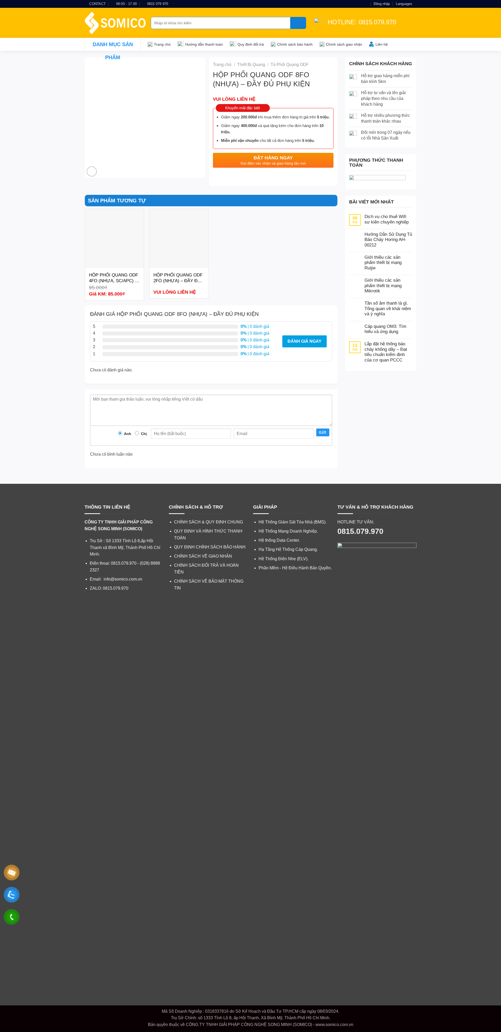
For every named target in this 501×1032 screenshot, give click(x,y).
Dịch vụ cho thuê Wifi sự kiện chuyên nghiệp (387, 219)
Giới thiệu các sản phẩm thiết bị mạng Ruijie (383, 262)
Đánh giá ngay (304, 341)
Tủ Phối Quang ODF (290, 64)
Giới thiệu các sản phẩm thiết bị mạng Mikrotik (383, 285)
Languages (404, 4)
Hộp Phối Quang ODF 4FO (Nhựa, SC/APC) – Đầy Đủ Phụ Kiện (113, 278)
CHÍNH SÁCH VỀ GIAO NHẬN (203, 556)
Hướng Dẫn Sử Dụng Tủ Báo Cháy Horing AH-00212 (388, 240)
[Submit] (298, 23)
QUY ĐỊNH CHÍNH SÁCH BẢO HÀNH (210, 547)
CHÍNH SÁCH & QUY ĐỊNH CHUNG (208, 522)
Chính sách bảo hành (295, 44)
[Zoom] (92, 171)
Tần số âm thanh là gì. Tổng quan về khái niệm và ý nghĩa (388, 308)
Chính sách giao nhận (344, 44)
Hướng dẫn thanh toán (204, 44)
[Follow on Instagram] (356, 4)
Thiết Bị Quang (251, 64)
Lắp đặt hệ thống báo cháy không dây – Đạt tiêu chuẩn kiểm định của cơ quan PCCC (386, 351)
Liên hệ (381, 44)
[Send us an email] (361, 4)
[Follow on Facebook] (351, 4)
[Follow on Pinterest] (366, 4)
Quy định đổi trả (250, 44)
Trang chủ (162, 44)
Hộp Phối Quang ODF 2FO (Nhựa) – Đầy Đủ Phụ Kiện (177, 278)
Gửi (322, 432)
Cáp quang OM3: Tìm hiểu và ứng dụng (385, 329)
